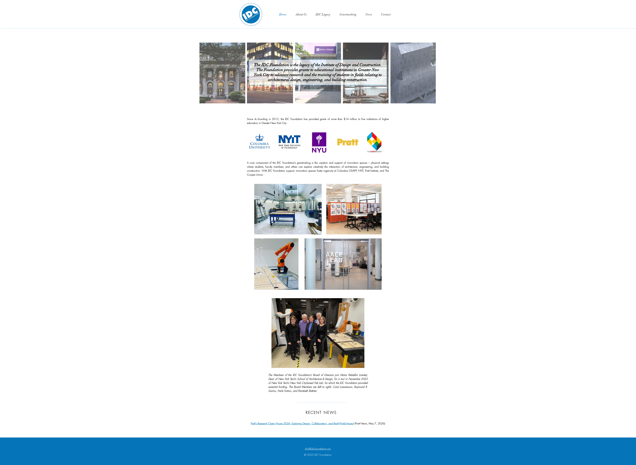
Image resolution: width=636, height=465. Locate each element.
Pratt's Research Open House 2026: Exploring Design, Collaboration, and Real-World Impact (302, 423)
